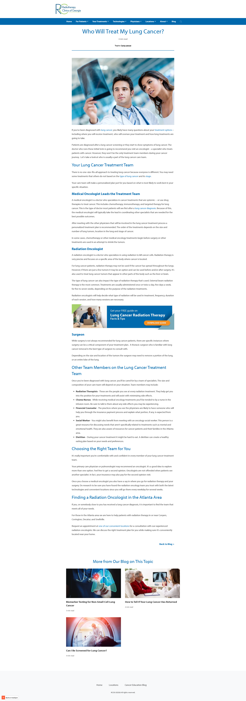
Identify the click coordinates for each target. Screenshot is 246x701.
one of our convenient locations (114, 526)
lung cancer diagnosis (145, 208)
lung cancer (126, 45)
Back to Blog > (166, 544)
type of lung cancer (129, 176)
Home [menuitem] (99, 684)
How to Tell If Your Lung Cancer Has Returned (151, 601)
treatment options (163, 129)
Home (69, 21)
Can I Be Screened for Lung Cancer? (86, 650)
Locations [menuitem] (113, 684)
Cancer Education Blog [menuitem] (136, 684)
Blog (174, 21)
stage (148, 176)
